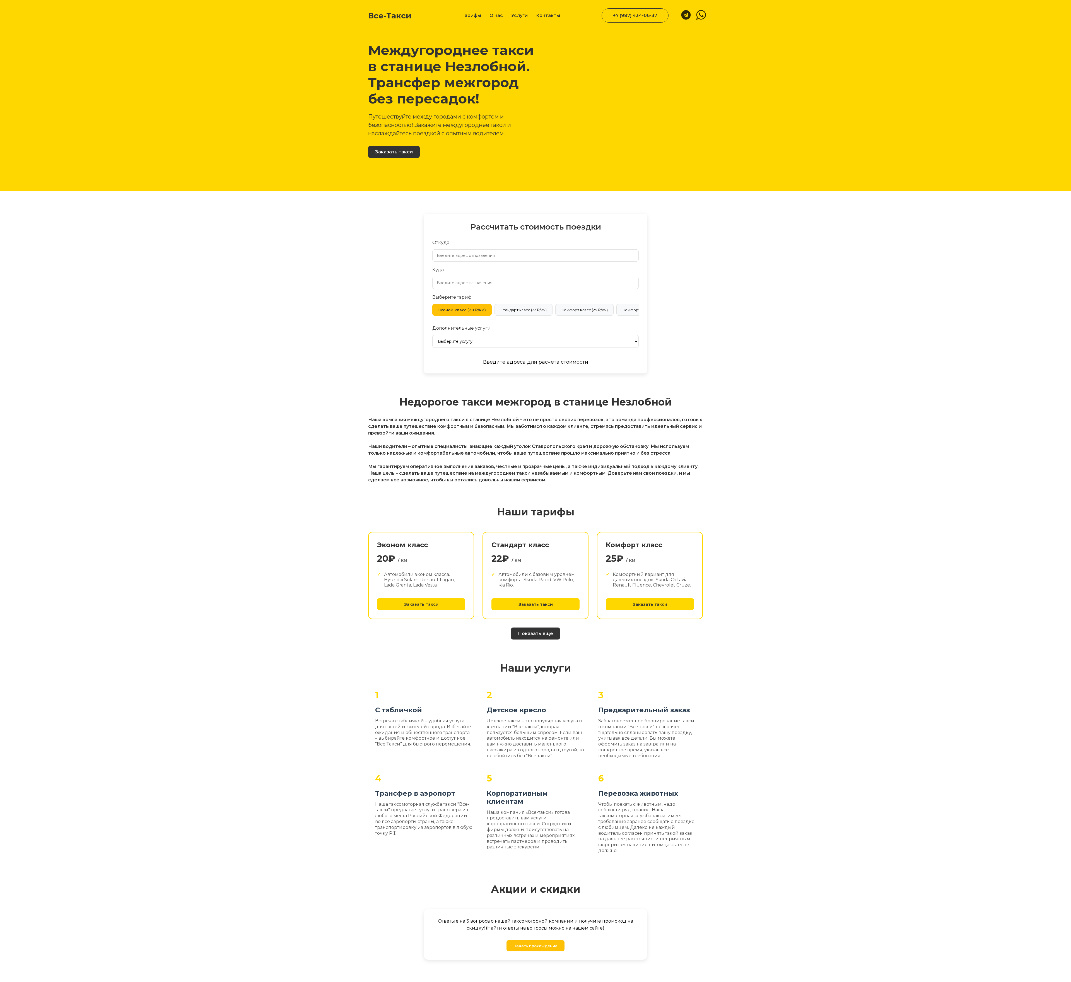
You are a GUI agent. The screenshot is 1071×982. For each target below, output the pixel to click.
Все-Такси (389, 15)
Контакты (548, 15)
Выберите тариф (452, 297)
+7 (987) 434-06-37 (635, 15)
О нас (496, 15)
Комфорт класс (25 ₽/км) (584, 310)
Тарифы (471, 15)
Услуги (519, 15)
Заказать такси (394, 152)
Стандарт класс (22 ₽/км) (523, 310)
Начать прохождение (535, 946)
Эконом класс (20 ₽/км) (462, 310)
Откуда (440, 242)
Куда (438, 269)
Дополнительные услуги (461, 328)
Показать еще (535, 633)
